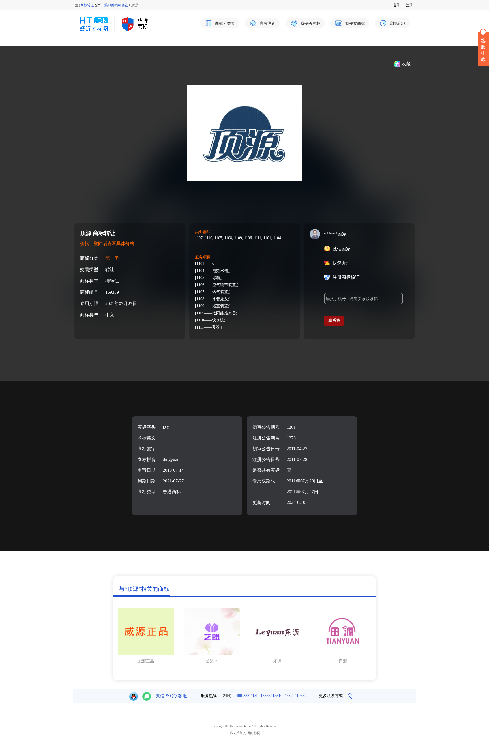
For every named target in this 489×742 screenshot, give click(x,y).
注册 (409, 5)
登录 (396, 5)
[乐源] (277, 654)
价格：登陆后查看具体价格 (107, 243)
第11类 (112, 258)
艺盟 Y (212, 661)
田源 (343, 661)
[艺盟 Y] (212, 654)
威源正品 (146, 661)
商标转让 (87, 5)
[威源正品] (146, 654)
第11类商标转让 (116, 5)
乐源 (277, 661)
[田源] (343, 654)
